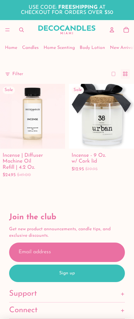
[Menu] (7, 29)
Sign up (67, 273)
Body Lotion (92, 47)
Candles (30, 47)
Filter (17, 74)
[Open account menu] (112, 30)
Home (11, 47)
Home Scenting (59, 47)
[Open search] (21, 30)
